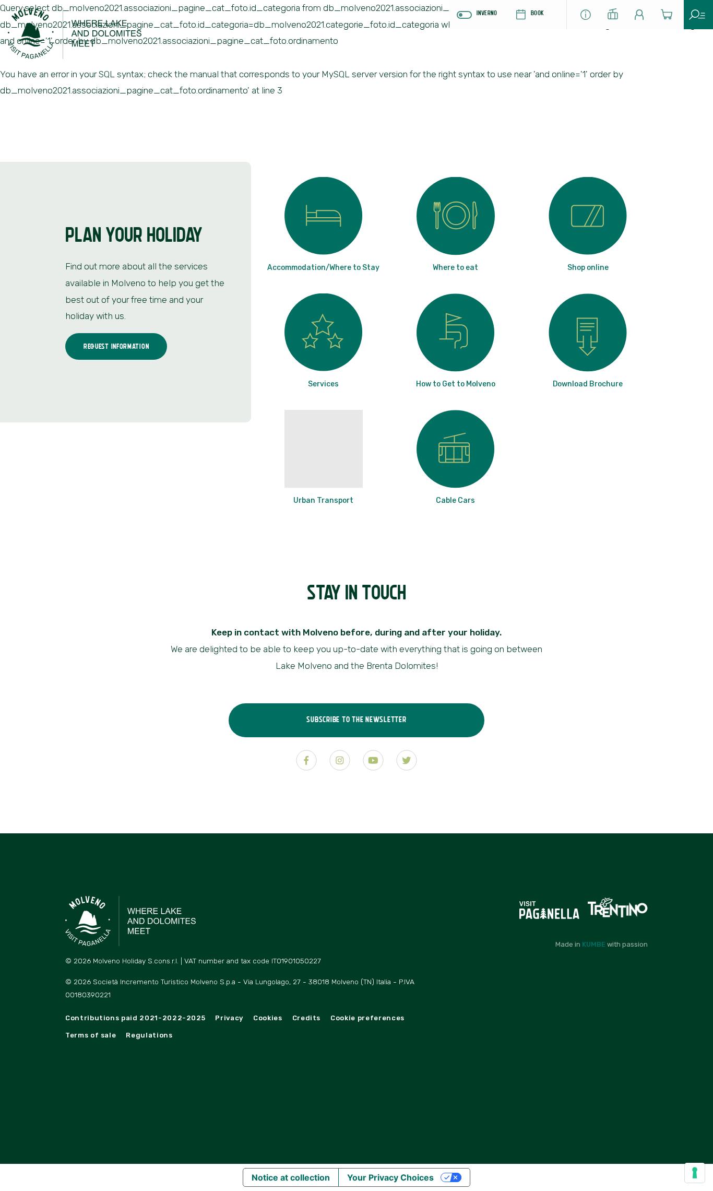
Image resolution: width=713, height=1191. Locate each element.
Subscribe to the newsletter (356, 719)
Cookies (267, 1018)
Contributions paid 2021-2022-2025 (135, 1018)
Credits (306, 1018)
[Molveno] (86, 37)
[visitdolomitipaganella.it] (550, 907)
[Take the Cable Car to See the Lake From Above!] (616, 17)
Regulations (149, 1035)
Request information (116, 346)
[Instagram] (339, 760)
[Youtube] (373, 760)
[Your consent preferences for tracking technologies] (695, 1173)
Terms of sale (90, 1035)
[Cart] (670, 18)
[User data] (643, 18)
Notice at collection (291, 1177)
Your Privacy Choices (390, 1177)
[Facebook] (306, 760)
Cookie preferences (367, 1018)
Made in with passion (601, 944)
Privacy (229, 1018)
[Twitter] (406, 760)
